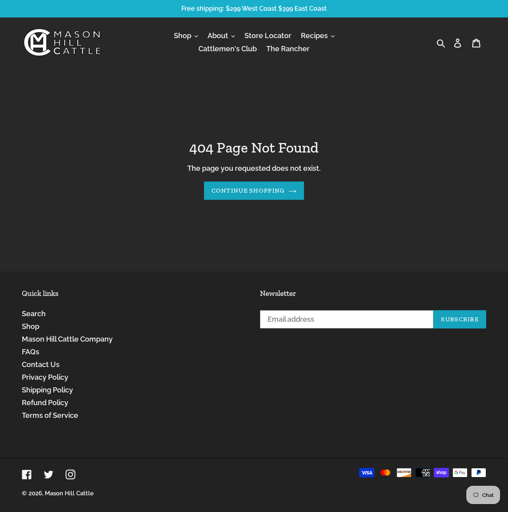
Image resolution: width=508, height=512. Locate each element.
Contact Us (41, 364)
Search (34, 313)
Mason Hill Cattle (69, 493)
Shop (30, 326)
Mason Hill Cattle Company (67, 339)
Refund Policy (45, 402)
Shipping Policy (47, 390)
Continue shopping (248, 190)
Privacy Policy (45, 377)
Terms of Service (50, 415)
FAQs (30, 352)
